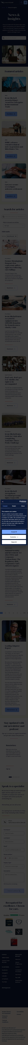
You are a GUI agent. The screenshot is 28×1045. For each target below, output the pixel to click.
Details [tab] (14, 506)
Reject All (14, 542)
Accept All (14, 532)
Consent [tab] (5, 506)
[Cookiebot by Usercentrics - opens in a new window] (19, 502)
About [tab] (23, 506)
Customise (13, 537)
